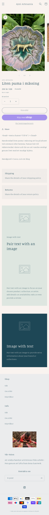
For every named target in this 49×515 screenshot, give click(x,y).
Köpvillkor (9, 397)
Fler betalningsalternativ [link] (24, 123)
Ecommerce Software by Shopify (30, 511)
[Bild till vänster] (19, 75)
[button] (3, 4)
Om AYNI (8, 391)
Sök (6, 386)
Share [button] (7, 129)
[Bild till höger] (29, 75)
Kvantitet (5, 96)
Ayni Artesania (18, 511)
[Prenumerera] (41, 478)
